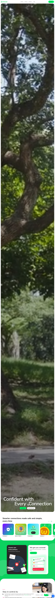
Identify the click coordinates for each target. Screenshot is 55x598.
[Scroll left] (49, 521)
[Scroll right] (51, 521)
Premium (26, 1)
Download (51, 1)
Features (22, 1)
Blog (34, 1)
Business (30, 1)
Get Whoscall (23, 508)
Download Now (33, 552)
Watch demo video (31, 508)
